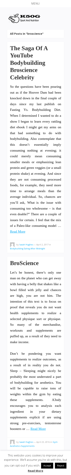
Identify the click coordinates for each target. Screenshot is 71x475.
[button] (35, 3)
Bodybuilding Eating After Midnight (27, 248)
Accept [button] (47, 465)
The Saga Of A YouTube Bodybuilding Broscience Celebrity (29, 63)
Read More (17, 231)
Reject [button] (60, 465)
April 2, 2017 (42, 244)
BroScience (24, 263)
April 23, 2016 (43, 442)
